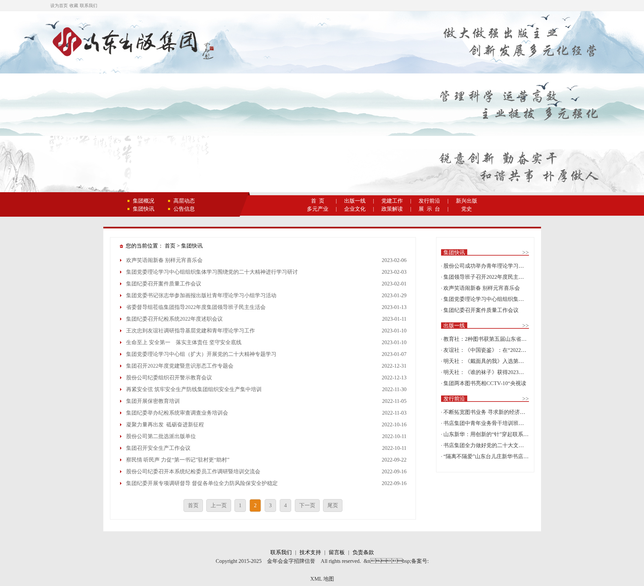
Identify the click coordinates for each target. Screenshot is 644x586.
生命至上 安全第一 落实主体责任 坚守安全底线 (183, 342)
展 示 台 (429, 209)
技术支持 (310, 552)
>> (525, 252)
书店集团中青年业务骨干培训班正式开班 (491, 423)
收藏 (73, 5)
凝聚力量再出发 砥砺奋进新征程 (165, 424)
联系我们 (88, 5)
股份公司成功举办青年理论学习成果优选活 (494, 266)
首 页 (317, 201)
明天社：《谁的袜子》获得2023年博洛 (489, 372)
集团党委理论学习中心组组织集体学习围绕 (494, 299)
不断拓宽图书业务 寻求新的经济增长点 (489, 412)
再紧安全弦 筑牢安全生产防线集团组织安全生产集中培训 (194, 389)
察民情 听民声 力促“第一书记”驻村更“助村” (177, 460)
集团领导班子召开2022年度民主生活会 (489, 277)
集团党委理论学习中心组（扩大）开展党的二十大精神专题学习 (201, 354)
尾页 (332, 505)
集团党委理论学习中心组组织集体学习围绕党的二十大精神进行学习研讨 (212, 272)
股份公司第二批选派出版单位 (161, 436)
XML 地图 (322, 579)
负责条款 (363, 552)
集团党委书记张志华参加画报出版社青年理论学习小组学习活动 (201, 295)
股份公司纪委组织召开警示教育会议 (169, 377)
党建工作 (392, 201)
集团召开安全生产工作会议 (158, 448)
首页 (170, 246)
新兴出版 (466, 201)
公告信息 (184, 209)
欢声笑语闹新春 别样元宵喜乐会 (164, 260)
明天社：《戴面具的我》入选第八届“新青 (492, 361)
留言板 (337, 552)
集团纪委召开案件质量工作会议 (163, 283)
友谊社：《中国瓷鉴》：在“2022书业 (487, 350)
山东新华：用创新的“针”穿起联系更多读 (491, 434)
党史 (466, 209)
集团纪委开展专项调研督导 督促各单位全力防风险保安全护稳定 (202, 483)
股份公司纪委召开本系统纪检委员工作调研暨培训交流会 (193, 471)
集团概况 (143, 201)
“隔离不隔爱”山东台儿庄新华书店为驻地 (491, 456)
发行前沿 (429, 201)
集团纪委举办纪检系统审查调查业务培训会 (177, 413)
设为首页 (59, 5)
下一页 (307, 505)
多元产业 (317, 209)
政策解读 (392, 209)
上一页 (219, 505)
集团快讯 (143, 209)
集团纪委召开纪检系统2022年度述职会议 (174, 319)
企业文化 (355, 209)
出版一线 (355, 201)
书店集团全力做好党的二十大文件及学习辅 (494, 445)
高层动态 (184, 201)
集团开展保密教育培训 (153, 401)
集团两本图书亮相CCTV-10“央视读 (484, 383)
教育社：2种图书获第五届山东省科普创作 (493, 339)
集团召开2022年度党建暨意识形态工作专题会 (179, 366)
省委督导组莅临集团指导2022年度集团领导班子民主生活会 (196, 307)
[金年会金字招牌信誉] (132, 43)
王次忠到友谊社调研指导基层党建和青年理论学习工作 (190, 330)
